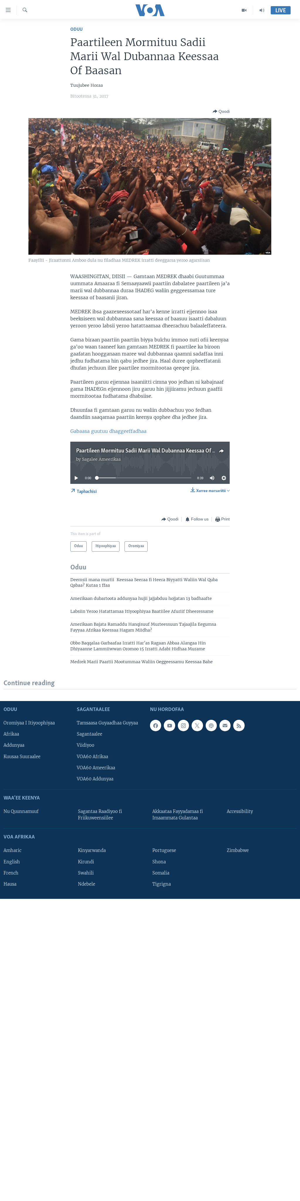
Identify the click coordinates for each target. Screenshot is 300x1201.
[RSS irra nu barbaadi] (238, 725)
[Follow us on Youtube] (169, 725)
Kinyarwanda (92, 850)
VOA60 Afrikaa (92, 756)
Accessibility (240, 811)
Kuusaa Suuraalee (22, 756)
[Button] (221, 111)
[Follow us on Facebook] (155, 725)
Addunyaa (14, 745)
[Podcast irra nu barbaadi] (211, 725)
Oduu (76, 29)
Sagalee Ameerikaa (101, 459)
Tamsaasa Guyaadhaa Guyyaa (107, 723)
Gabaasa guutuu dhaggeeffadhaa (108, 431)
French (11, 872)
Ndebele (86, 884)
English (12, 861)
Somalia (160, 872)
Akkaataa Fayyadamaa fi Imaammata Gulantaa (177, 815)
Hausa (10, 884)
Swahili (86, 872)
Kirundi (86, 861)
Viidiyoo (85, 745)
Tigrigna (161, 884)
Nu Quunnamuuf (21, 811)
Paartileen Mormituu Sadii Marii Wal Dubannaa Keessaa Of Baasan (152, 451)
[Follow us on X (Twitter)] (197, 725)
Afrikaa (11, 734)
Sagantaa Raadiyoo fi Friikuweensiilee (100, 815)
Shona (159, 861)
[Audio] (262, 10)
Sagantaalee (89, 734)
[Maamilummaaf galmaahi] (225, 725)
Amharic (12, 850)
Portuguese (164, 850)
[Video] (244, 10)
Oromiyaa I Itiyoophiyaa (29, 723)
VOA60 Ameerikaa (96, 767)
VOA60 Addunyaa (95, 778)
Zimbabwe (238, 850)
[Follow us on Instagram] (183, 725)
